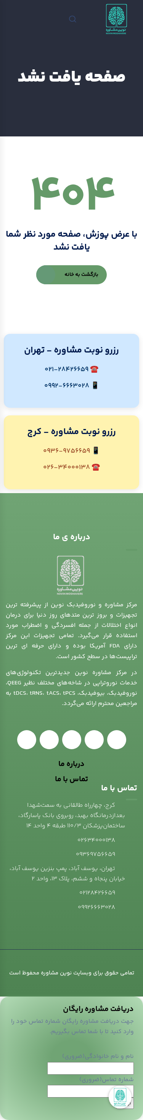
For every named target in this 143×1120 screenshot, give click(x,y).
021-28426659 (66, 369)
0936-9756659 (66, 451)
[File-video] (49, 739)
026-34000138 (66, 467)
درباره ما (71, 764)
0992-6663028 (66, 386)
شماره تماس (106, 1080)
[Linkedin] (116, 739)
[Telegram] (71, 739)
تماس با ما (71, 779)
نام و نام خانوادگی (98, 1056)
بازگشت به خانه (81, 275)
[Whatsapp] (94, 739)
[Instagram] (26, 739)
